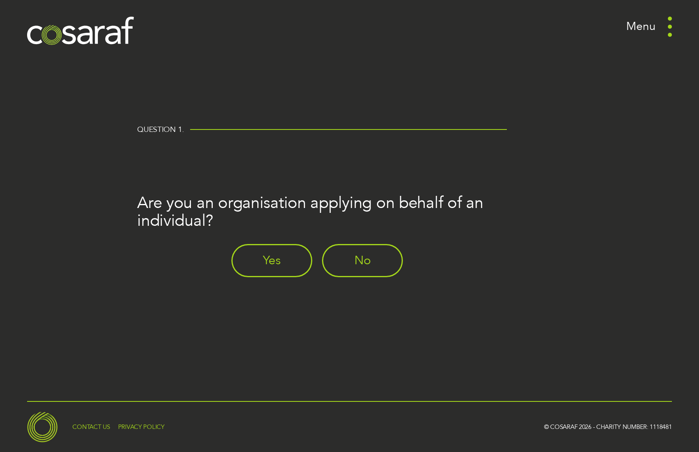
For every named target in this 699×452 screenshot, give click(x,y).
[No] (367, 283)
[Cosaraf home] (80, 31)
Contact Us (91, 427)
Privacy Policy (141, 427)
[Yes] (276, 283)
